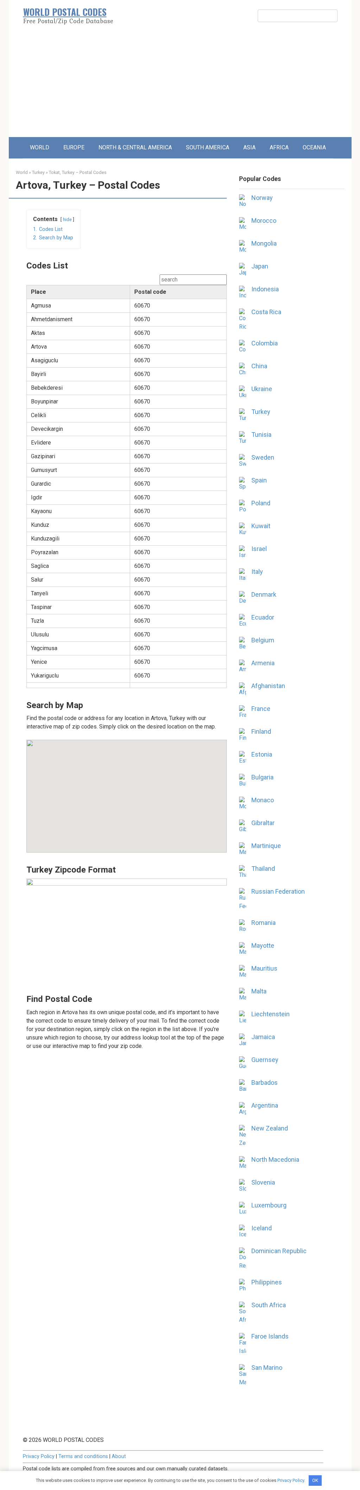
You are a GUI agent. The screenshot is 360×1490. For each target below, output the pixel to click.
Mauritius (264, 968)
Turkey (38, 172)
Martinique (266, 845)
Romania (263, 922)
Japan (259, 266)
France (260, 708)
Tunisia (261, 434)
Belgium (262, 640)
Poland (260, 503)
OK (315, 1480)
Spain (259, 480)
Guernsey (264, 1059)
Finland (261, 731)
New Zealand (269, 1128)
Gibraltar (263, 823)
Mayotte (262, 945)
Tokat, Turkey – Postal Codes (78, 172)
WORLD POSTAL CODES (65, 12)
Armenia (263, 663)
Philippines (266, 1282)
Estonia (261, 754)
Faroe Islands (270, 1336)
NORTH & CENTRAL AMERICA (135, 147)
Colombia (264, 343)
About (119, 1456)
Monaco (262, 800)
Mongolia (264, 243)
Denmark (263, 594)
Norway (262, 197)
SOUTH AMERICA (207, 147)
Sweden (262, 457)
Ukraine (261, 389)
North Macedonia (275, 1159)
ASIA (249, 147)
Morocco (263, 220)
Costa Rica (266, 312)
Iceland (261, 1228)
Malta (258, 991)
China (259, 366)
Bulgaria (262, 777)
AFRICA (279, 147)
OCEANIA (314, 147)
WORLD (39, 147)
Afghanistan (268, 685)
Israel (259, 548)
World (22, 172)
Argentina (264, 1105)
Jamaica (263, 1037)
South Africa (268, 1305)
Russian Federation (278, 891)
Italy (257, 571)
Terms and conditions (83, 1456)
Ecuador (262, 617)
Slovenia (263, 1182)
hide (67, 219)
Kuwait (260, 526)
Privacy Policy (38, 1456)
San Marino (266, 1367)
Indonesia (265, 289)
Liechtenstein (270, 1014)
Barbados (264, 1082)
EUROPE (73, 147)
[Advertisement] (180, 84)
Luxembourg (269, 1205)
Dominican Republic (279, 1251)
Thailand (263, 868)
